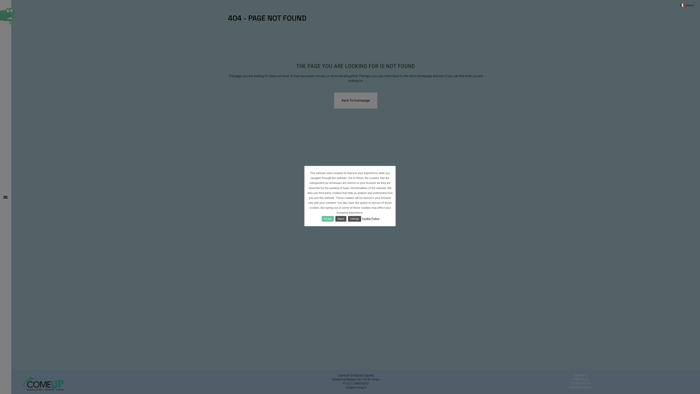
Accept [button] (328, 218)
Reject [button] (341, 218)
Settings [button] (354, 218)
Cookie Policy (370, 218)
